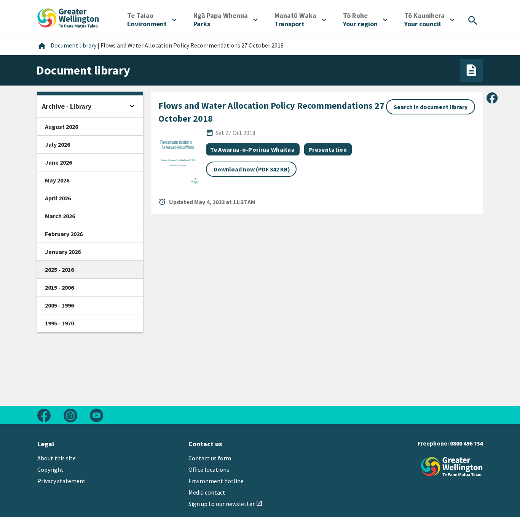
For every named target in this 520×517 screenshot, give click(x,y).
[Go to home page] (68, 17)
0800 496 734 (466, 443)
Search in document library (430, 107)
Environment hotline (216, 481)
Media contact (206, 492)
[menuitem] (152, 20)
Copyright (50, 469)
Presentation (327, 149)
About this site (56, 458)
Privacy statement (61, 481)
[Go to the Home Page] (452, 466)
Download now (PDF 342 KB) (252, 169)
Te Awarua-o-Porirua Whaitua (252, 149)
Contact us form (209, 458)
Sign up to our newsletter (225, 503)
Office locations (208, 469)
